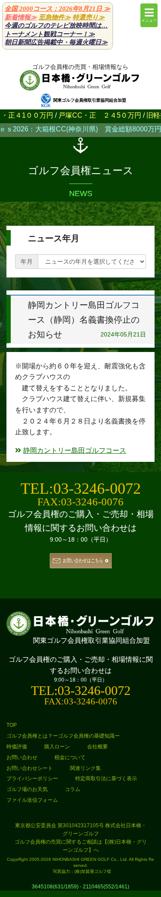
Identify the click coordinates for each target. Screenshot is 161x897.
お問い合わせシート (29, 768)
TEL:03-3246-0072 (81, 488)
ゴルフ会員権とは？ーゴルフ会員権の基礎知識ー (63, 736)
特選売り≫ (89, 17)
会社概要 (97, 747)
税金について (70, 757)
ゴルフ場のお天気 (27, 789)
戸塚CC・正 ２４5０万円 (90, 115)
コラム (72, 789)
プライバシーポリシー (32, 779)
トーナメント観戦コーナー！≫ (50, 34)
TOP (11, 725)
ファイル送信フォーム (32, 800)
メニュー (149, 20)
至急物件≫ (55, 17)
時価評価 (16, 747)
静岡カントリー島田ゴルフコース (74, 450)
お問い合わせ (21, 757)
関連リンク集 (85, 768)
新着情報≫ (21, 17)
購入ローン (57, 747)
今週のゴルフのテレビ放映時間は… (56, 25)
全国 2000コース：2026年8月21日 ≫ (57, 8)
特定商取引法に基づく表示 (106, 779)
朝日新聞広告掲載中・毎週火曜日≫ (56, 42)
